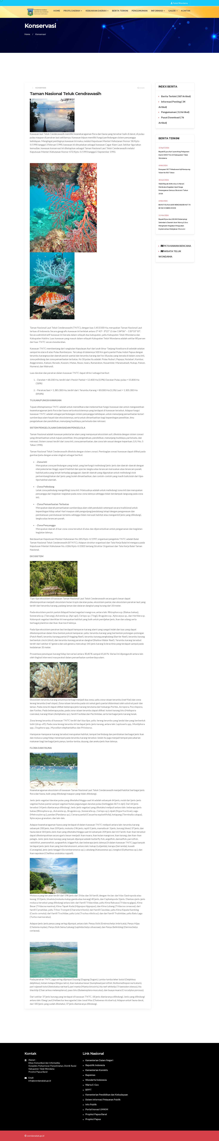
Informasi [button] (157, 10)
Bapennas (90, 1074)
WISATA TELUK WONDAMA (170, 254)
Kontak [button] (185, 10)
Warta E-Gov (92, 1084)
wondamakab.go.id (35, 1135)
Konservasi (40, 34)
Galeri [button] (172, 10)
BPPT (88, 1089)
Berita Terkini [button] (120, 10)
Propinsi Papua (93, 1119)
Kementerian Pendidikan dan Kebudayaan (106, 1094)
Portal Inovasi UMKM (96, 1109)
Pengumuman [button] (139, 10)
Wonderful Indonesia (96, 1079)
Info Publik (91, 1104)
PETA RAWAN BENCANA (177, 245)
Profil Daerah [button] (72, 10)
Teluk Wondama (180, 3)
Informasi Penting (172, 104)
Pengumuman (175, 112)
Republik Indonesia (95, 1065)
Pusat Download (171, 120)
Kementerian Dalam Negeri (99, 1060)
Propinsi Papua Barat (96, 1114)
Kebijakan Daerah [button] (96, 10)
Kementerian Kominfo (96, 1070)
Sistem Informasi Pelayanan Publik (103, 1099)
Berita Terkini (176, 96)
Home (56, 10)
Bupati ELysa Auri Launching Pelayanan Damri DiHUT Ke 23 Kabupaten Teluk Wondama (174, 155)
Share (142, 88)
